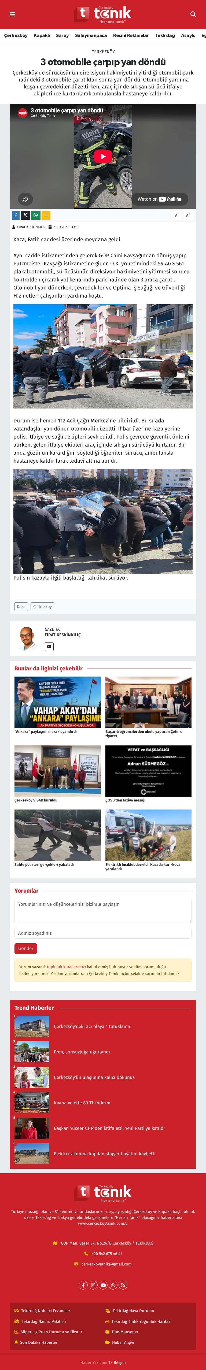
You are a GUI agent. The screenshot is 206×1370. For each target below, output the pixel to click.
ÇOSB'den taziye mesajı (125, 800)
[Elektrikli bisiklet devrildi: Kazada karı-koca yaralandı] (148, 835)
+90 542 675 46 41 (107, 1253)
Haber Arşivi (123, 1342)
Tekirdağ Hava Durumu (133, 1310)
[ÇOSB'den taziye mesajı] (148, 771)
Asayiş (188, 35)
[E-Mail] (49, 646)
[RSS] (123, 1285)
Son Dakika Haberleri (39, 1342)
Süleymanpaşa (91, 35)
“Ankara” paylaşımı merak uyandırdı (45, 731)
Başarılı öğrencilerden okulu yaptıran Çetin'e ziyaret (143, 733)
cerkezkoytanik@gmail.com (107, 1264)
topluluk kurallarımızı (67, 966)
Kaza (21, 606)
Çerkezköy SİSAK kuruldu (35, 800)
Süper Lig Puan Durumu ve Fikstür (51, 1332)
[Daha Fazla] (46, 215)
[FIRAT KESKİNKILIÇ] (27, 638)
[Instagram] (93, 1285)
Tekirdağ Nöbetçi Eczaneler (45, 1310)
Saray (62, 35)
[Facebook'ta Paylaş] (16, 215)
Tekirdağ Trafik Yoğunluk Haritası (141, 1321)
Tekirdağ (165, 35)
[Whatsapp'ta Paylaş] (36, 215)
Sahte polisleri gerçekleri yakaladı (44, 864)
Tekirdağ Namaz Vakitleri (44, 1321)
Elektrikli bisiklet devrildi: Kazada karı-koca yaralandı (143, 866)
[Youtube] (103, 1285)
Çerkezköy (16, 35)
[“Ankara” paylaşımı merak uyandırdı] (57, 702)
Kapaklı (42, 35)
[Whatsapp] (113, 1285)
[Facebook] (83, 1285)
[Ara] (193, 14)
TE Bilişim (117, 1362)
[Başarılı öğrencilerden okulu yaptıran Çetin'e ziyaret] (148, 702)
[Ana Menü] (12, 14)
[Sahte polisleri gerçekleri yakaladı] (57, 835)
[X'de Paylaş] (25, 215)
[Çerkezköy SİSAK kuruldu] (57, 771)
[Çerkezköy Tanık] (102, 14)
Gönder (26, 948)
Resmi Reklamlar (131, 35)
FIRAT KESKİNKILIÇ (31, 227)
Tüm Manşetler (125, 1332)
